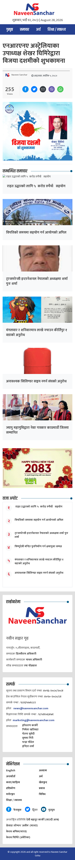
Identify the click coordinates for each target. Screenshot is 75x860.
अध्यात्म (43, 770)
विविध (42, 794)
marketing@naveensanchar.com (33, 720)
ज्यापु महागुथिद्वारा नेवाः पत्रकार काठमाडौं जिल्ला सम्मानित (37, 430)
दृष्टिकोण (10, 788)
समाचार (24, 30)
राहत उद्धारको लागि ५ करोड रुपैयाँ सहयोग (35, 186)
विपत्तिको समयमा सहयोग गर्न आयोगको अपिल (36, 232)
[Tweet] (34, 89)
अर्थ (38, 30)
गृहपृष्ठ (9, 30)
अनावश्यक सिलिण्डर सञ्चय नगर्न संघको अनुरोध (36, 381)
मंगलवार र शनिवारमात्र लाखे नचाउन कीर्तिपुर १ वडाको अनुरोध (36, 332)
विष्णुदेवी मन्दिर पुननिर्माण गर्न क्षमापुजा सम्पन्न (38, 546)
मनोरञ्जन (10, 794)
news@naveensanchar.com (30, 708)
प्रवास (42, 788)
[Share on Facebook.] (25, 89)
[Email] (43, 89)
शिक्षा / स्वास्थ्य (57, 30)
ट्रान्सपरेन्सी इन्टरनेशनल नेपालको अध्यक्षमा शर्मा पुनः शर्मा (37, 281)
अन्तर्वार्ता (10, 776)
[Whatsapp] (60, 89)
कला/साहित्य (13, 782)
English (10, 770)
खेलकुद (43, 782)
